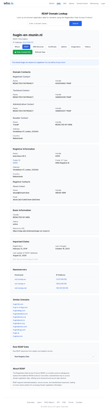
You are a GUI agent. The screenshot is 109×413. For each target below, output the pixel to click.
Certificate (52, 47)
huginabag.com (19, 310)
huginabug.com (19, 330)
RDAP (59, 3)
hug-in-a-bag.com (20, 307)
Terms (70, 402)
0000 (15, 163)
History (88, 47)
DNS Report (49, 402)
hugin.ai (16, 333)
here (63, 62)
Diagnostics (75, 47)
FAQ (64, 402)
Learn (39, 402)
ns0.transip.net (21, 288)
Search (75, 23)
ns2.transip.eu (20, 279)
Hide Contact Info (24, 52)
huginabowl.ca (19, 320)
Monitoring (94, 3)
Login (103, 3)
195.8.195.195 (61, 284)
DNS (64, 3)
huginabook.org (19, 317)
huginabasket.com (20, 314)
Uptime (71, 3)
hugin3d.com (18, 304)
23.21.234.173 (28, 42)
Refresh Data (40, 52)
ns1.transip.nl (20, 284)
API (58, 402)
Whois (17, 47)
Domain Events (82, 3)
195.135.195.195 (62, 288)
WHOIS (51, 3)
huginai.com (18, 336)
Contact (79, 402)
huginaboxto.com (20, 326)
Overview (30, 402)
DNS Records (38, 47)
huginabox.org (19, 323)
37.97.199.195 (61, 279)
